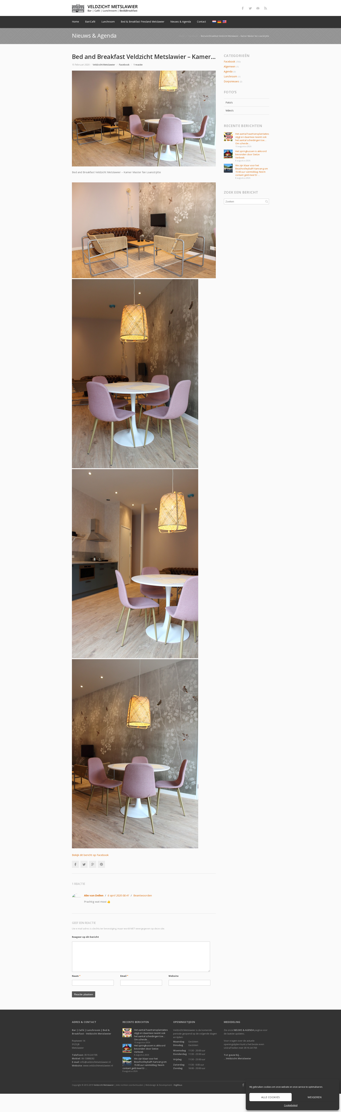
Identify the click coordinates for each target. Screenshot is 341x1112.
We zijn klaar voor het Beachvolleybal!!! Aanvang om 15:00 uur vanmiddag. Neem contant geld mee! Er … (251, 170)
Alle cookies (270, 1097)
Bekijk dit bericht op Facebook (90, 855)
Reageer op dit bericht (85, 936)
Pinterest (101, 864)
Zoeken (266, 201)
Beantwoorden (142, 895)
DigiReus (178, 1085)
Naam (76, 976)
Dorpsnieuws (231, 81)
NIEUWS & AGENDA (244, 1030)
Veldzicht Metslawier (104, 1085)
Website (174, 976)
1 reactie (138, 64)
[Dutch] (214, 21)
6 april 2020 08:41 (118, 895)
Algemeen (229, 66)
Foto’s (229, 102)
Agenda (228, 71)
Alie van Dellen (93, 895)
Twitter (250, 8)
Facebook (242, 8)
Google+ (92, 864)
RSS (265, 8)
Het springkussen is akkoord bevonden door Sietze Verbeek (251, 154)
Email (124, 976)
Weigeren (315, 1097)
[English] (225, 21)
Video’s (230, 110)
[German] (219, 21)
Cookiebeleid (290, 1105)
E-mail (257, 8)
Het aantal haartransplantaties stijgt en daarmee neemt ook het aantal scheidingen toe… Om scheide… (252, 138)
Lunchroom (230, 76)
